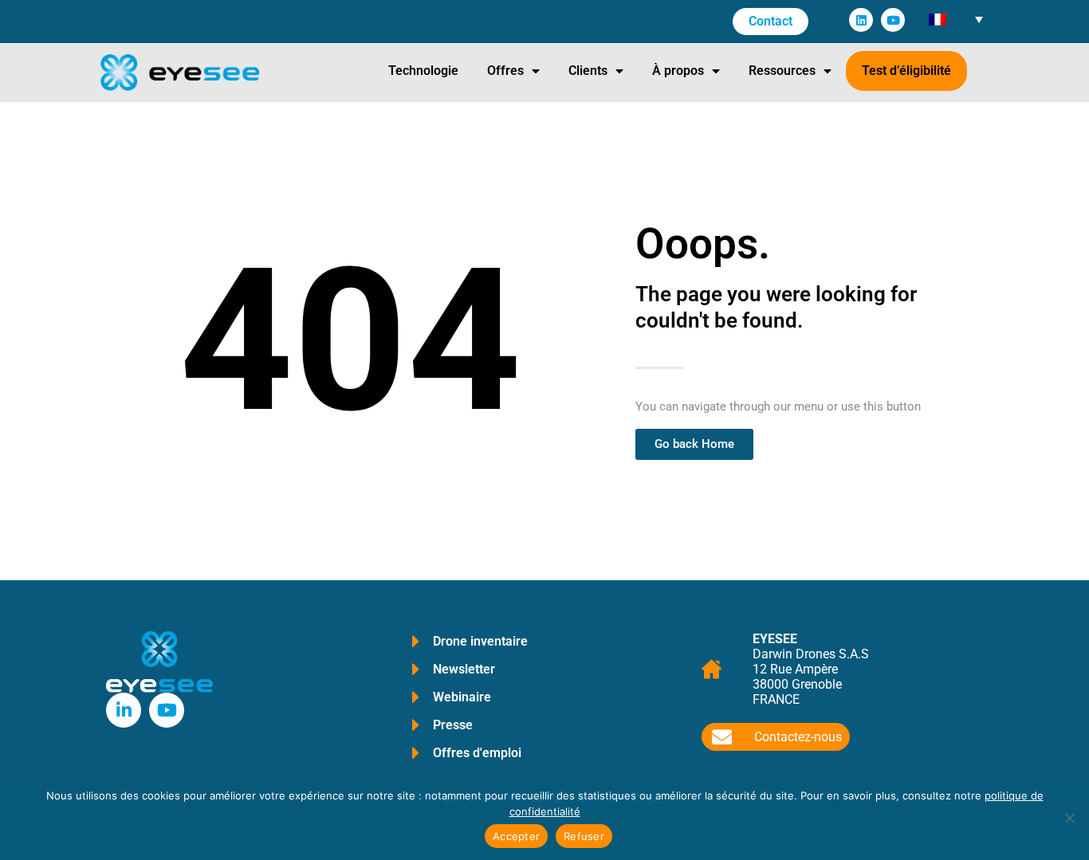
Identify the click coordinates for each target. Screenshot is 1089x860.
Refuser (584, 836)
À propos (678, 70)
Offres (505, 70)
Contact (770, 21)
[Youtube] (893, 20)
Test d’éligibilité (906, 70)
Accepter (516, 836)
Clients (587, 70)
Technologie (423, 70)
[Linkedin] (861, 20)
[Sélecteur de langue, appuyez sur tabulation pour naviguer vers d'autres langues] (955, 18)
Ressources (782, 70)
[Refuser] (1069, 818)
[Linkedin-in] (123, 710)
